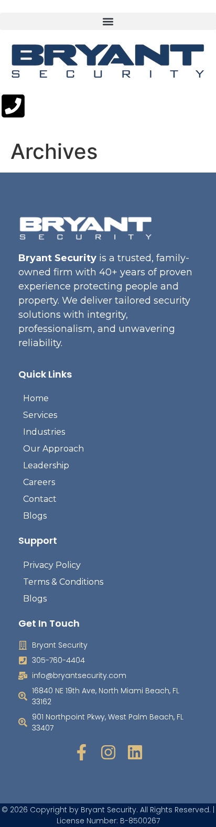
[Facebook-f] (81, 752)
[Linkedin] (135, 752)
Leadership (46, 465)
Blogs (35, 516)
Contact (40, 499)
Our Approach (53, 449)
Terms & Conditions (63, 582)
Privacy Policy (52, 565)
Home (36, 398)
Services (40, 415)
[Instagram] (108, 752)
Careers (39, 482)
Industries (44, 432)
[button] (108, 21)
